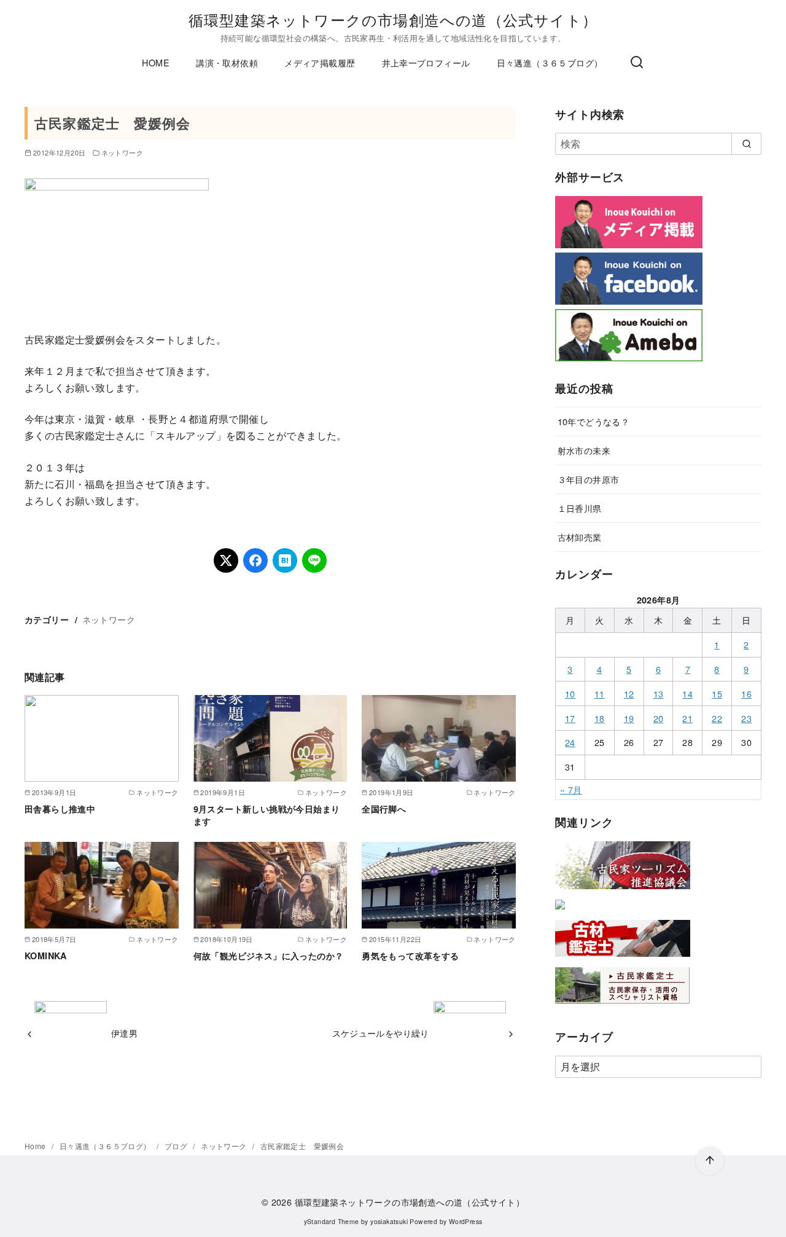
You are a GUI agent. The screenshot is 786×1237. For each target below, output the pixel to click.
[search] (746, 144)
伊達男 (124, 1032)
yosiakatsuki (389, 1221)
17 (570, 718)
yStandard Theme (331, 1221)
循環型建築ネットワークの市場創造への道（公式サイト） (393, 19)
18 (599, 718)
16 (746, 693)
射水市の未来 (584, 450)
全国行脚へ (384, 809)
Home (36, 1146)
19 (629, 718)
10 (570, 693)
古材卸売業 (580, 536)
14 (687, 693)
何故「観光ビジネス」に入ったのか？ (268, 955)
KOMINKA (46, 955)
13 (658, 693)
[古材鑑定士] (622, 959)
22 (717, 718)
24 (570, 742)
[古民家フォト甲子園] (560, 912)
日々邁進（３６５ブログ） (550, 62)
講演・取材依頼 (227, 62)
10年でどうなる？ (594, 421)
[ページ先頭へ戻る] (710, 1161)
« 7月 (571, 789)
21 (687, 718)
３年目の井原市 (589, 479)
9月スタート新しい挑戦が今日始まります (266, 815)
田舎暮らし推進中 (60, 809)
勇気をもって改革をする (410, 955)
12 (629, 693)
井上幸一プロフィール (426, 62)
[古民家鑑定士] (622, 1006)
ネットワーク (122, 152)
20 (658, 718)
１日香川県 (580, 507)
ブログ (177, 1146)
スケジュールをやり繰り (380, 1032)
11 (599, 693)
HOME (155, 62)
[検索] (636, 62)
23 (746, 718)
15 (717, 693)
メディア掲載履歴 (319, 62)
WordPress (466, 1221)
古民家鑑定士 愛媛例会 (302, 1146)
